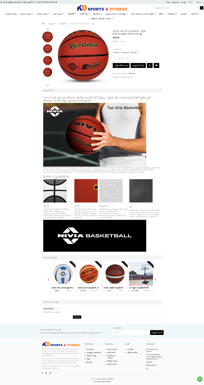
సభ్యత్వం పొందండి (156, 333)
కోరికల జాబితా (132, 352)
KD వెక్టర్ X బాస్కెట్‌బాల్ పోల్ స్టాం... (141, 288)
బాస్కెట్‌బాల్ (63, 24)
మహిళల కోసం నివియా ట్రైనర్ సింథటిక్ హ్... (66, 288)
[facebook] (42, 373)
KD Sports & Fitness (106, 379)
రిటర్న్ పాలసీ (111, 352)
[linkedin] (50, 373)
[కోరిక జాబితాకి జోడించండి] (156, 65)
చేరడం (168, 2)
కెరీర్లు (88, 359)
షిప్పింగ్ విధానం (112, 364)
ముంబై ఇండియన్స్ (11, 14)
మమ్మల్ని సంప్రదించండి (94, 352)
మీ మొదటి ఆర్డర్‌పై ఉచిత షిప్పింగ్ (11, 2)
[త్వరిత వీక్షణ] (70, 282)
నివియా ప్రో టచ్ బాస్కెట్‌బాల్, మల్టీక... (90, 288)
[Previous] (47, 28)
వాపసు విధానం (112, 349)
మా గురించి (90, 349)
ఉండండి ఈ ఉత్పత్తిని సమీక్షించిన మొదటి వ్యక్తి (127, 34)
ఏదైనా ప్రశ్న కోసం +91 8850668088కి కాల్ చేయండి (40, 2)
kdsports (131, 73)
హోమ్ (43, 24)
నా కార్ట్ (183, 2)
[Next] (47, 84)
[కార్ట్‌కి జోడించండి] (55, 282)
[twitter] (46, 373)
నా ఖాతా (130, 349)
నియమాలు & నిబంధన (111, 357)
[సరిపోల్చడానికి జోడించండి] (65, 282)
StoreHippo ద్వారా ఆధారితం (102, 381)
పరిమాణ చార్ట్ (91, 356)
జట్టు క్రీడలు (52, 24)
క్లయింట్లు (89, 362)
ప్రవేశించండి (175, 2)
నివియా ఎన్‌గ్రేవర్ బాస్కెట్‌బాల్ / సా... (115, 288)
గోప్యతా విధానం (112, 361)
